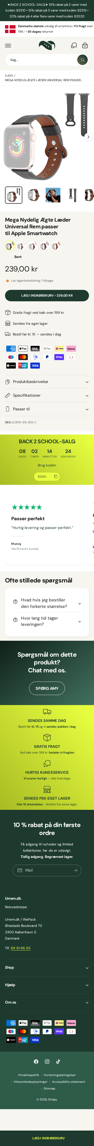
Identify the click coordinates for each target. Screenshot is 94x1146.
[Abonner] (75, 870)
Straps (52, 1099)
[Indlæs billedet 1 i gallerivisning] (13, 195)
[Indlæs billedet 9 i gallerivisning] (72, 195)
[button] (8, 45)
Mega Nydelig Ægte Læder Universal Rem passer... (43, 80)
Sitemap (49, 1088)
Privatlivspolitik (28, 1075)
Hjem (9, 76)
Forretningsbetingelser (59, 1075)
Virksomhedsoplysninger (30, 1082)
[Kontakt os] (73, 45)
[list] (47, 29)
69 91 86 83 (20, 948)
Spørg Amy (47, 688)
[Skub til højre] (88, 137)
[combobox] (47, 59)
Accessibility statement (68, 1082)
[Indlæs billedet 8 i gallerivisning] (53, 195)
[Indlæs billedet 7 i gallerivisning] (33, 195)
